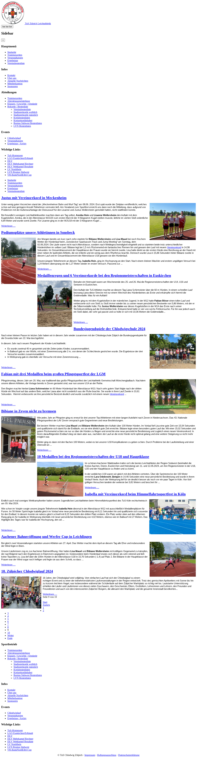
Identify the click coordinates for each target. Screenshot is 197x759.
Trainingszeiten (14, 55)
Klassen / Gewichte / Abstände (22, 104)
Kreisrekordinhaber (23, 120)
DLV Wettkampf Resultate (20, 166)
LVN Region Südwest (18, 172)
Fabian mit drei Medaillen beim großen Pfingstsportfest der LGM (53, 374)
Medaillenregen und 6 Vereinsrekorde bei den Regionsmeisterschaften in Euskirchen (104, 275)
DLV (9, 161)
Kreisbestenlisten (22, 117)
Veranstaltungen (15, 57)
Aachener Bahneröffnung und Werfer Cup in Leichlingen (46, 537)
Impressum (89, 755)
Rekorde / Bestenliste (17, 106)
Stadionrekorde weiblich (25, 112)
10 (8, 632)
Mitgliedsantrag (14, 83)
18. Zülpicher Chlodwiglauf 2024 (27, 571)
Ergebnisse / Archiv (16, 143)
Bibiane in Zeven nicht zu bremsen (28, 411)
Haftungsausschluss (106, 755)
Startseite (11, 52)
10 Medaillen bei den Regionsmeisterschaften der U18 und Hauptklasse (93, 457)
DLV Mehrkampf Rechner (20, 163)
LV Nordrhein (14, 169)
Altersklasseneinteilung (18, 101)
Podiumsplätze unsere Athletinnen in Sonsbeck (38, 232)
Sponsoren (12, 86)
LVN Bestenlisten (22, 126)
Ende (9, 638)
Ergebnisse (12, 60)
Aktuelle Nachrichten (17, 81)
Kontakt (11, 75)
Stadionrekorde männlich (26, 115)
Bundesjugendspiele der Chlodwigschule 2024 (109, 329)
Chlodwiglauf (14, 138)
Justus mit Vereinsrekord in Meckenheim (33, 198)
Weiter (10, 635)
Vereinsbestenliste (16, 63)
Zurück (46, 605)
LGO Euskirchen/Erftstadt (20, 158)
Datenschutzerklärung (128, 755)
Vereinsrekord (174, 247)
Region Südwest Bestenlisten (28, 123)
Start (45, 602)
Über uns (11, 78)
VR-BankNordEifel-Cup (19, 175)
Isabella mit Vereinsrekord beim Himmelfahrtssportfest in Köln (135, 494)
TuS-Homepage (15, 155)
